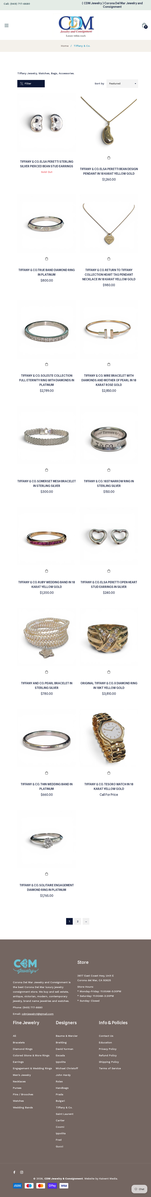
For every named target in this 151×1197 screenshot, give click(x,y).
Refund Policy (108, 1055)
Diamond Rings (22, 1048)
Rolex (59, 1081)
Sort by (99, 83)
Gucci (59, 1146)
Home (65, 45)
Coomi (60, 1126)
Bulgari (60, 1100)
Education (105, 1042)
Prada (59, 1094)
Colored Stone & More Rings (31, 1055)
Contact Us (106, 1035)
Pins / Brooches (23, 1094)
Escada (60, 1055)
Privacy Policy (107, 1048)
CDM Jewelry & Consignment (63, 1178)
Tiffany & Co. (64, 1107)
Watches (18, 1100)
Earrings (18, 1061)
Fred (59, 1139)
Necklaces (19, 1081)
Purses (17, 1087)
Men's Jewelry (22, 1074)
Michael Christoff (67, 1068)
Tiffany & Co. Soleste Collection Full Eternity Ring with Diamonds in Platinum (46, 380)
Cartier (60, 1120)
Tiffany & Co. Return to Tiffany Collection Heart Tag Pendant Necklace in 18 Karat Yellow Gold (109, 274)
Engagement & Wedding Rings (32, 1068)
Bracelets (19, 1042)
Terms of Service (110, 1068)
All (14, 1035)
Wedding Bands (23, 1107)
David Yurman (64, 1048)
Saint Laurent (64, 1113)
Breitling (61, 1042)
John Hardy (63, 1074)
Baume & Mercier (67, 1035)
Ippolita (61, 1061)
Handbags (62, 1087)
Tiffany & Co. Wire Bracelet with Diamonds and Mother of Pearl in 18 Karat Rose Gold (108, 380)
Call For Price (109, 795)
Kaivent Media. (108, 1178)
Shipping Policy (109, 1061)
